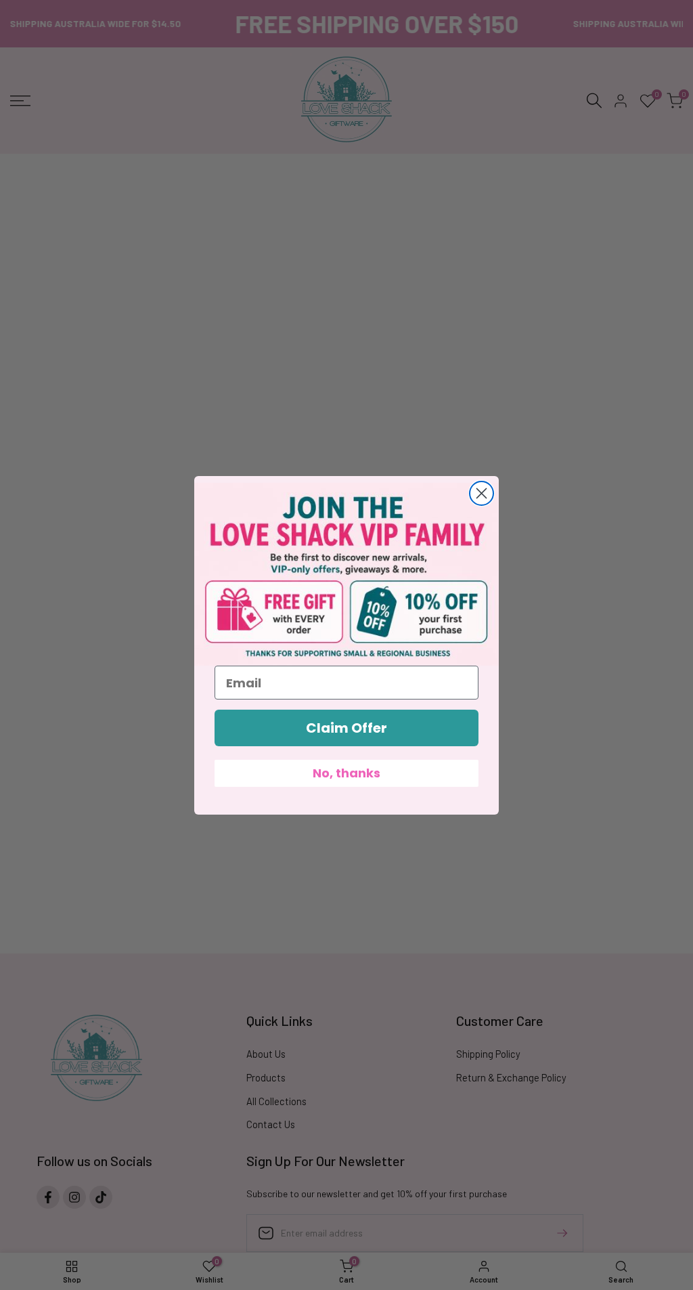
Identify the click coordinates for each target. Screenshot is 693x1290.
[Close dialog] (481, 493)
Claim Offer (346, 727)
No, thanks (346, 773)
